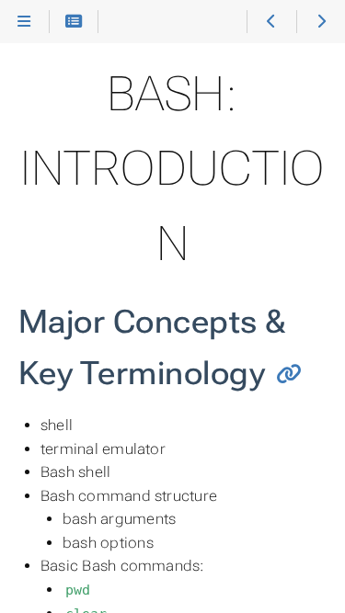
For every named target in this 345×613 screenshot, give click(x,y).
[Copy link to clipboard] (289, 375)
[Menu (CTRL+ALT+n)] (24, 22)
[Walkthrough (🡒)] (320, 22)
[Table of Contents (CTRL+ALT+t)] (74, 22)
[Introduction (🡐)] (271, 22)
